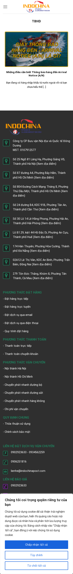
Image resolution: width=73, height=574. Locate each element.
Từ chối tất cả (36, 565)
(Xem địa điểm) (46, 163)
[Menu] (5, 6)
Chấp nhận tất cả (36, 544)
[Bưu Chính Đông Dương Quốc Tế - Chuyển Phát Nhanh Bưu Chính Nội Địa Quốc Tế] (36, 6)
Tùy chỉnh (36, 555)
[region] (36, 534)
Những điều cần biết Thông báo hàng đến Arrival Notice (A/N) (36, 74)
